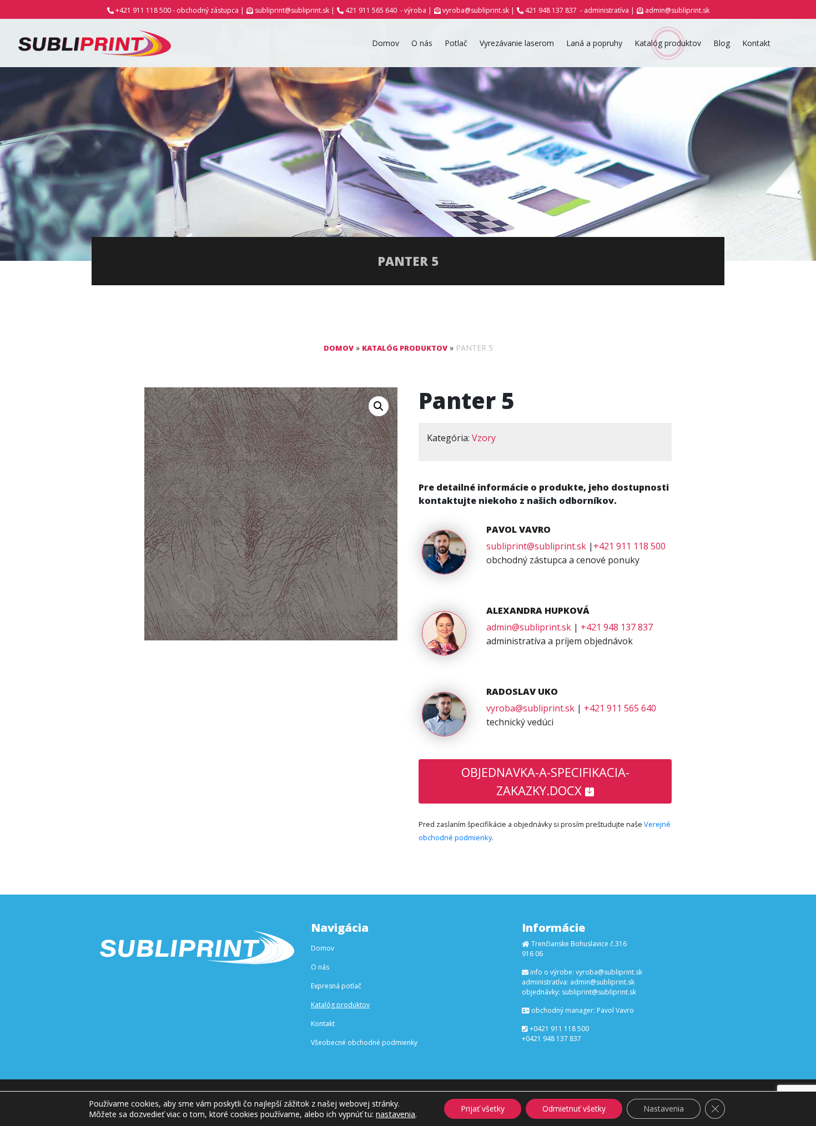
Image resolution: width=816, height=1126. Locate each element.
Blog (721, 43)
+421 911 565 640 (620, 708)
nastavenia (395, 1114)
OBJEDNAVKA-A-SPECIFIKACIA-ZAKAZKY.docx (545, 781)
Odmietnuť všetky (574, 1108)
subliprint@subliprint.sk (536, 546)
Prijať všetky (483, 1108)
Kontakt (756, 43)
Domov (385, 43)
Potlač (456, 43)
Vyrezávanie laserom (517, 43)
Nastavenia (663, 1108)
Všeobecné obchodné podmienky (364, 1042)
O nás (421, 43)
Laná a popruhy (594, 43)
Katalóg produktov (667, 43)
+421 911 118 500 (629, 546)
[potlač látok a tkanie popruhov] (94, 43)
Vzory (484, 438)
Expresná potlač (336, 986)
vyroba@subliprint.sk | (478, 10)
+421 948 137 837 (617, 627)
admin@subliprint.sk (677, 10)
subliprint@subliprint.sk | (295, 10)
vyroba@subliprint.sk (530, 708)
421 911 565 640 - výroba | (388, 10)
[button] (379, 406)
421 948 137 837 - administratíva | (579, 10)
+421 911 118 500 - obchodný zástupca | (179, 10)
